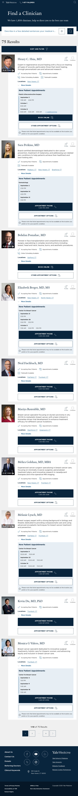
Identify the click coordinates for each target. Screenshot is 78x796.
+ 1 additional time (51, 112)
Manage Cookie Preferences (61, 769)
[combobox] (30, 31)
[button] (45, 85)
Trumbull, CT (43, 377)
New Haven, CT (33, 81)
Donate (8, 761)
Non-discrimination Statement (40, 788)
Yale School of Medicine (60, 758)
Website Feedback (58, 766)
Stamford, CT (32, 430)
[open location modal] (62, 31)
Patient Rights (9, 791)
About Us (9, 752)
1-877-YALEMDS (28, 2)
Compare (72, 60)
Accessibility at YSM (11, 788)
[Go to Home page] (11, 2)
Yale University (57, 762)
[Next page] (53, 733)
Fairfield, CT (32, 377)
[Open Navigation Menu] (3, 2)
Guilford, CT (31, 257)
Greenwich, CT (45, 430)
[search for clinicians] (70, 31)
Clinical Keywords (12, 770)
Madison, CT (31, 170)
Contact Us (9, 757)
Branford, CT (57, 170)
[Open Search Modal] (75, 2)
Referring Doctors (13, 766)
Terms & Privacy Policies (12, 785)
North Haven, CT (47, 298)
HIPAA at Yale (34, 785)
